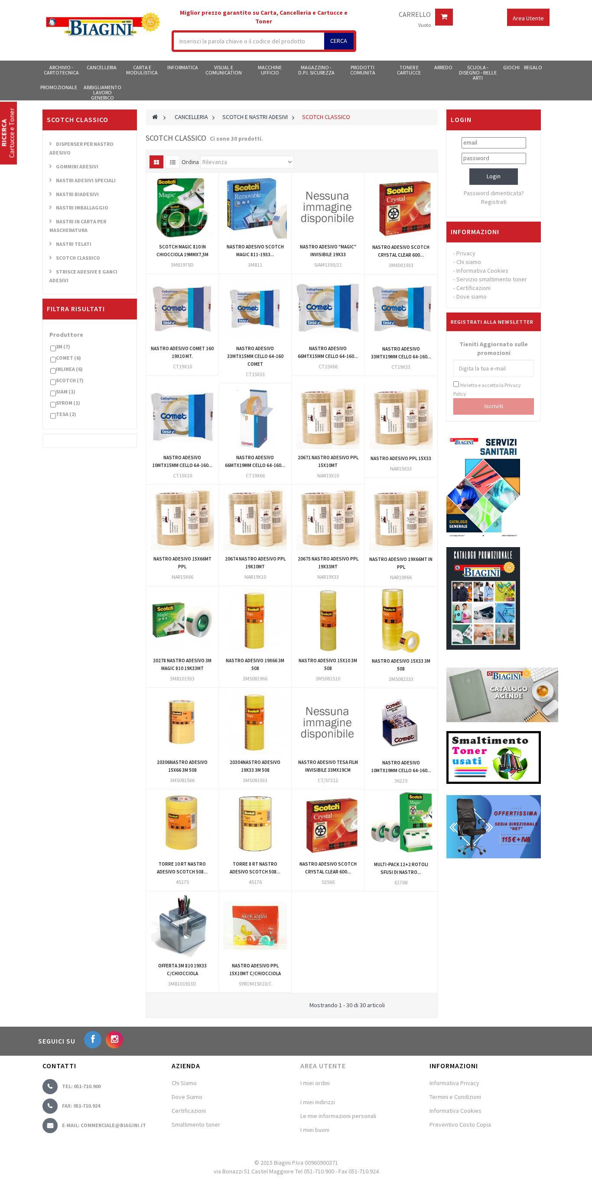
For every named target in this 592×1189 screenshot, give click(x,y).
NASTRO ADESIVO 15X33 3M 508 (401, 665)
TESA (66, 414)
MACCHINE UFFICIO (270, 70)
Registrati (494, 202)
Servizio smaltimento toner (491, 279)
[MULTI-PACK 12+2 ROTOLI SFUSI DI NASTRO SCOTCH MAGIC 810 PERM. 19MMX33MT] (401, 824)
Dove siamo (471, 296)
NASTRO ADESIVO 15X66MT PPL (182, 563)
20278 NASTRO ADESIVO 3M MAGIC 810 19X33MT (182, 664)
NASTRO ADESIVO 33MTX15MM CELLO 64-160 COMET (255, 356)
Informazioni (475, 231)
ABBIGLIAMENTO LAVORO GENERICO (102, 92)
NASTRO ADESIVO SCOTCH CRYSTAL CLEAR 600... (400, 251)
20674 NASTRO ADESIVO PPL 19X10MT (255, 563)
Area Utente (323, 1065)
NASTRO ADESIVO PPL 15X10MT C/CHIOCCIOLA (255, 969)
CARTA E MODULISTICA (142, 70)
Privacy (465, 253)
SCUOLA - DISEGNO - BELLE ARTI (478, 72)
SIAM (65, 391)
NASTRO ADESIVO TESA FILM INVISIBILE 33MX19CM (328, 766)
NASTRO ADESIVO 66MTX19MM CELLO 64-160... (255, 461)
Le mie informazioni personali (338, 1116)
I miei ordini (315, 1083)
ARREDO (443, 67)
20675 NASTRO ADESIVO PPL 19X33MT (328, 563)
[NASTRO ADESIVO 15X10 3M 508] (328, 620)
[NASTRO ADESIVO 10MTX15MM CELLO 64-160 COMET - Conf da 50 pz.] (182, 417)
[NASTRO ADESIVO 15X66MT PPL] (182, 519)
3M (63, 346)
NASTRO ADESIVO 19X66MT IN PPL (401, 563)
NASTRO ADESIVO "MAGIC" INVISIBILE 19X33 (328, 251)
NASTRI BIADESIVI (77, 194)
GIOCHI (511, 67)
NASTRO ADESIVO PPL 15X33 (401, 458)
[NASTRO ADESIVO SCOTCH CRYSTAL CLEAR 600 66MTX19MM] (328, 824)
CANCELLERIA (102, 67)
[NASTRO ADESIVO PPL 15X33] (401, 418)
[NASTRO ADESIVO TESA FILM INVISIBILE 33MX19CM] (328, 722)
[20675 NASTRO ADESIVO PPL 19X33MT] (328, 519)
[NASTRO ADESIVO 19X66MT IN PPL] (401, 519)
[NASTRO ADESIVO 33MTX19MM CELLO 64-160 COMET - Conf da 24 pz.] (401, 309)
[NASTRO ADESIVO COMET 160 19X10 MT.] (182, 308)
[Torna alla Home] (155, 117)
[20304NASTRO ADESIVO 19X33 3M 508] (255, 722)
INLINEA (69, 369)
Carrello (415, 15)
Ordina (190, 162)
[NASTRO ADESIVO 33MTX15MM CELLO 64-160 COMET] (255, 308)
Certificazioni (473, 288)
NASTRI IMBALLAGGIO (82, 207)
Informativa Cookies (482, 270)
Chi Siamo (184, 1083)
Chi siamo (468, 262)
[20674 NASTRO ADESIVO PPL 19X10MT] (255, 519)
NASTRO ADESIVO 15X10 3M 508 (328, 664)
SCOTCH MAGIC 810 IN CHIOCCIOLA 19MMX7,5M (182, 251)
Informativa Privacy (454, 1083)
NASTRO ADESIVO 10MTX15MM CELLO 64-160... (182, 461)
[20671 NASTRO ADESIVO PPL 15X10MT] (328, 417)
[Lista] (172, 161)
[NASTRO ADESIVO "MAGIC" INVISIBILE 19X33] (328, 206)
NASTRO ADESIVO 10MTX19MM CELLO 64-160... (401, 766)
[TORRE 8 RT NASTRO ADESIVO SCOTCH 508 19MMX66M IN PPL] (255, 824)
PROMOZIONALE (58, 87)
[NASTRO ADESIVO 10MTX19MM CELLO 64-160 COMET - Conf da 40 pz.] (401, 722)
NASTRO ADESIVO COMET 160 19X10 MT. (182, 352)
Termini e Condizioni (455, 1097)
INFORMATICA (182, 67)
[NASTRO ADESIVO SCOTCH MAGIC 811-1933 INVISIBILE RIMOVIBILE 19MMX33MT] (255, 206)
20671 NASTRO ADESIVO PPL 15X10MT (328, 461)
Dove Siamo (187, 1097)
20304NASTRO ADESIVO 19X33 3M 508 (255, 766)
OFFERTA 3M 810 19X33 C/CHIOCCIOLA (182, 969)
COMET (68, 357)
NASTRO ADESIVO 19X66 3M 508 (255, 664)
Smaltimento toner (196, 1124)
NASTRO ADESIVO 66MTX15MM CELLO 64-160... (328, 352)
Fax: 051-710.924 (81, 1105)
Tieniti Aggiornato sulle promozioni (493, 348)
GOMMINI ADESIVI (77, 166)
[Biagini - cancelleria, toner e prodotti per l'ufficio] (102, 25)
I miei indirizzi (317, 1102)
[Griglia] (156, 161)
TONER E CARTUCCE (409, 70)
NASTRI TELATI (73, 244)
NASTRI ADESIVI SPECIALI (86, 180)
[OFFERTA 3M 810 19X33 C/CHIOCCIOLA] (182, 925)
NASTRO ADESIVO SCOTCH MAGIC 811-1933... (255, 251)
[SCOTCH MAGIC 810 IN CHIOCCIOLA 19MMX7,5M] (182, 206)
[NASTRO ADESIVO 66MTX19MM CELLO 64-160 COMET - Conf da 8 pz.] (255, 417)
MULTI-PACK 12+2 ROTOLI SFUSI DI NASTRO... (401, 868)
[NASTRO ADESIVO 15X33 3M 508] (401, 621)
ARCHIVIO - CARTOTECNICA (61, 70)
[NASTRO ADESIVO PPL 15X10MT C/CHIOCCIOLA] (255, 925)
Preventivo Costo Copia (460, 1124)
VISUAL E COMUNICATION (223, 70)
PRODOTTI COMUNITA (362, 70)
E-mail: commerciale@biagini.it (104, 1125)
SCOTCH (70, 380)
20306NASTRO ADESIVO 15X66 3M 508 (182, 766)
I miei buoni (314, 1130)
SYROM (68, 403)
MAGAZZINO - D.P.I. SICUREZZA (316, 70)
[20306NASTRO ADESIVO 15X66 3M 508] (182, 722)
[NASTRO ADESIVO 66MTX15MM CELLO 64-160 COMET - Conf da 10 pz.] (328, 308)
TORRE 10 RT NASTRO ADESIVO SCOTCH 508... (182, 868)
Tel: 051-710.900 (81, 1086)
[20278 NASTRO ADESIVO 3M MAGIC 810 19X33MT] (182, 620)
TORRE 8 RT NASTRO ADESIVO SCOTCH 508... (255, 868)
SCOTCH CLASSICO (78, 258)
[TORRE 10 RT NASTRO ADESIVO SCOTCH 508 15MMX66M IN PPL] (182, 824)
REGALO (533, 67)
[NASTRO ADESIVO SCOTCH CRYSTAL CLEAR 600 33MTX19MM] (401, 207)
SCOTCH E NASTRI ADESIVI (255, 117)
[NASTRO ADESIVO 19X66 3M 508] (255, 620)
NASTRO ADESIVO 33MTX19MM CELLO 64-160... (401, 353)
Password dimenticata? (494, 193)
